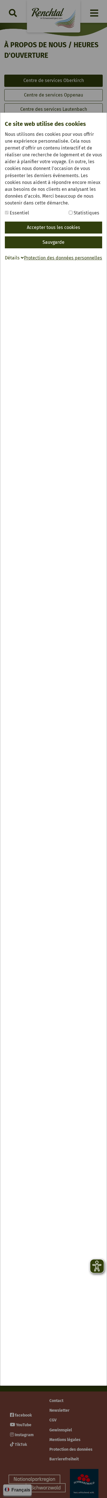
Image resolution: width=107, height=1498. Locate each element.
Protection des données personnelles (63, 258)
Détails (13, 258)
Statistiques (85, 213)
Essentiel (19, 213)
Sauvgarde (53, 242)
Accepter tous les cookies (53, 227)
